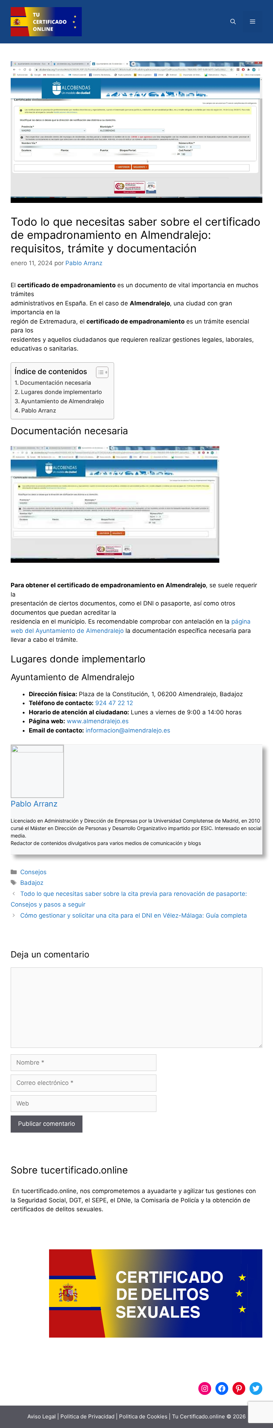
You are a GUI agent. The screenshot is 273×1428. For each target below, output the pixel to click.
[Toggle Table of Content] (99, 372)
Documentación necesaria (55, 382)
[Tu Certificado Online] (46, 21)
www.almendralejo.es (98, 721)
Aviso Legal (41, 1416)
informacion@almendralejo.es (128, 730)
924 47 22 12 (114, 703)
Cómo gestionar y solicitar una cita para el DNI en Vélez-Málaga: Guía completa (133, 915)
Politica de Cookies (143, 1416)
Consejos (33, 872)
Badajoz (31, 882)
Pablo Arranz (38, 410)
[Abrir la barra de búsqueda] (233, 21)
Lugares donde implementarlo (61, 391)
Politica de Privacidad (87, 1416)
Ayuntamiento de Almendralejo (62, 401)
